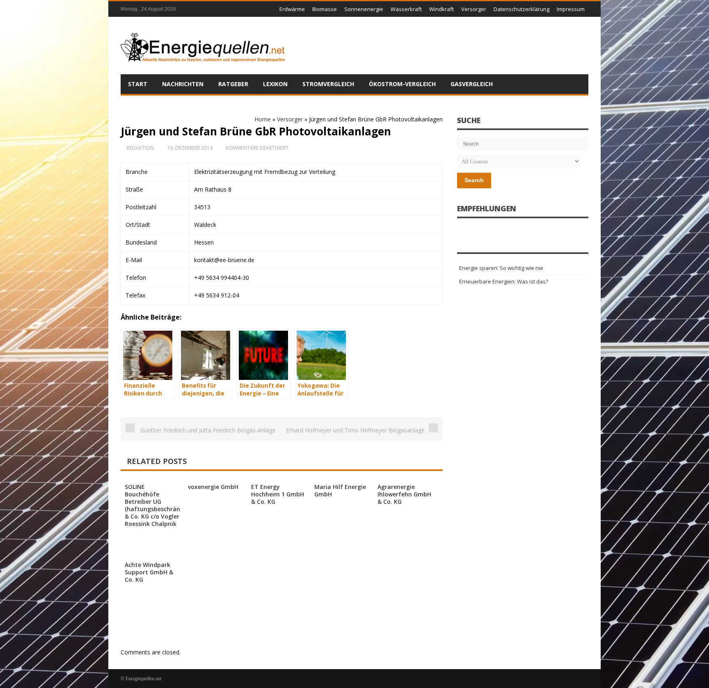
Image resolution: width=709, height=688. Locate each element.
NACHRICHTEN (183, 84)
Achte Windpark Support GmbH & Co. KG (149, 572)
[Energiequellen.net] (203, 45)
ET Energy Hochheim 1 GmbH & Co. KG (277, 494)
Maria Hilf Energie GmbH (340, 490)
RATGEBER (233, 84)
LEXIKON (275, 84)
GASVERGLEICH (472, 84)
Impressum (571, 9)
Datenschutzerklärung (521, 9)
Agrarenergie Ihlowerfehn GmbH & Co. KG (404, 494)
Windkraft (441, 9)
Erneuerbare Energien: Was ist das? (503, 281)
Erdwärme (292, 9)
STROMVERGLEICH (328, 84)
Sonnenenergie (363, 9)
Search (474, 180)
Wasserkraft (406, 9)
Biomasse (324, 9)
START (137, 84)
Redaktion (140, 147)
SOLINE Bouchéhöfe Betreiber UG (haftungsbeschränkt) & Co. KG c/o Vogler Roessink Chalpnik (156, 505)
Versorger (473, 9)
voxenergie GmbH (213, 487)
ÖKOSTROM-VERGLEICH (402, 84)
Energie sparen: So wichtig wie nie (501, 268)
